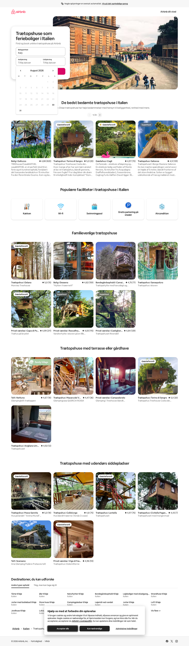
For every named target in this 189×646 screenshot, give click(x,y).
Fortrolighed (36, 641)
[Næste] (100, 115)
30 (53, 105)
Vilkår (47, 641)
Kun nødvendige (94, 628)
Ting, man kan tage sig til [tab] (45, 585)
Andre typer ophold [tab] (20, 585)
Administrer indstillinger (126, 628)
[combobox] (40, 53)
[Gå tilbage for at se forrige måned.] (21, 70)
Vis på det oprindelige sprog (115, 3)
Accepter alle (63, 628)
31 (20, 110)
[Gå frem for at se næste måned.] (53, 70)
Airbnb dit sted (168, 11)
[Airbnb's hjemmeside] (18, 11)
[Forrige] (89, 115)
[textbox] (28, 62)
